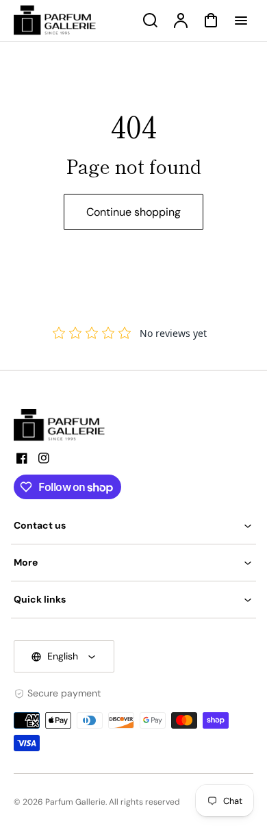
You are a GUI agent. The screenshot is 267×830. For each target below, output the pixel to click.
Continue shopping (133, 212)
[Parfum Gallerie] (65, 425)
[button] (133, 525)
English (62, 656)
